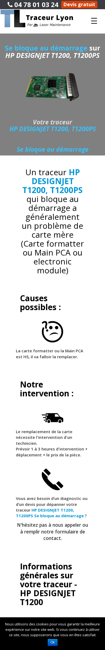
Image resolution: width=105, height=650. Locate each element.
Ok (53, 642)
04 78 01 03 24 (35, 4)
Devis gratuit (79, 4)
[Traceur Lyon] (42, 18)
